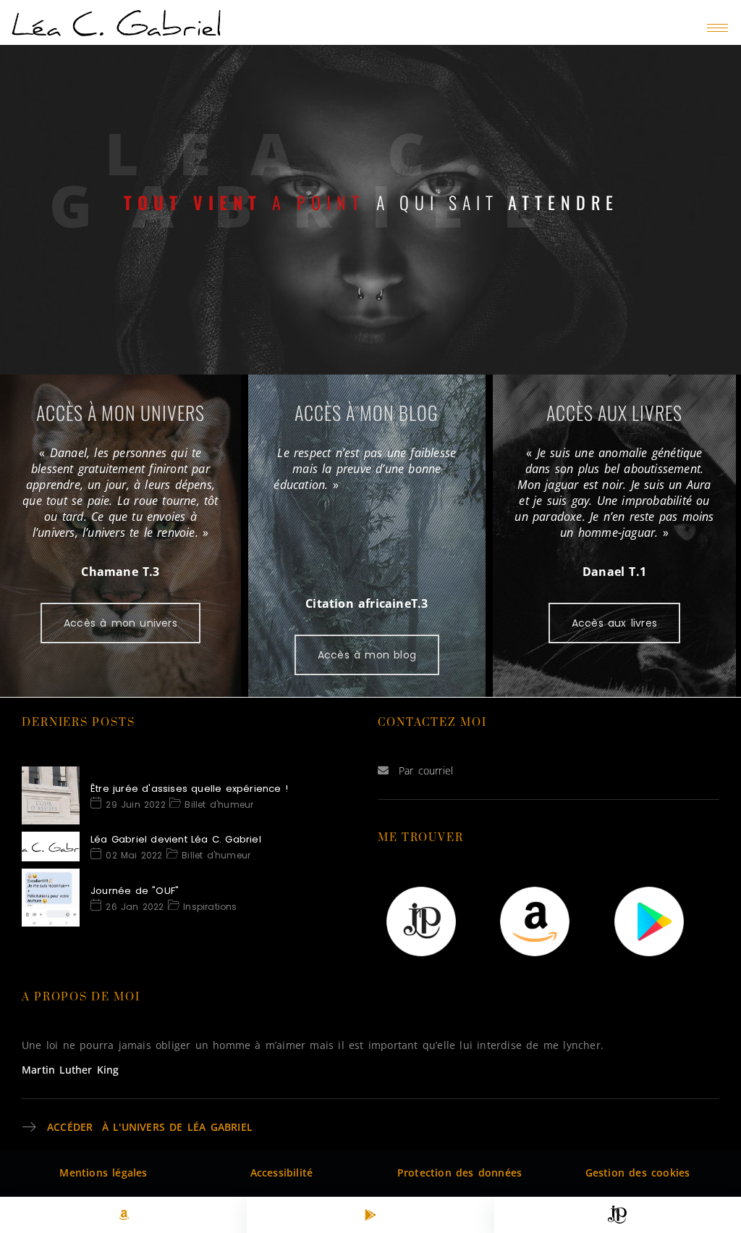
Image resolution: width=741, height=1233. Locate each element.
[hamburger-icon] (717, 28)
